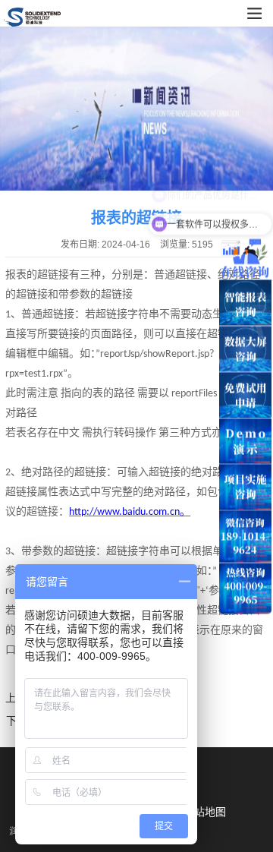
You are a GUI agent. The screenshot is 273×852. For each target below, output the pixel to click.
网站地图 (205, 812)
